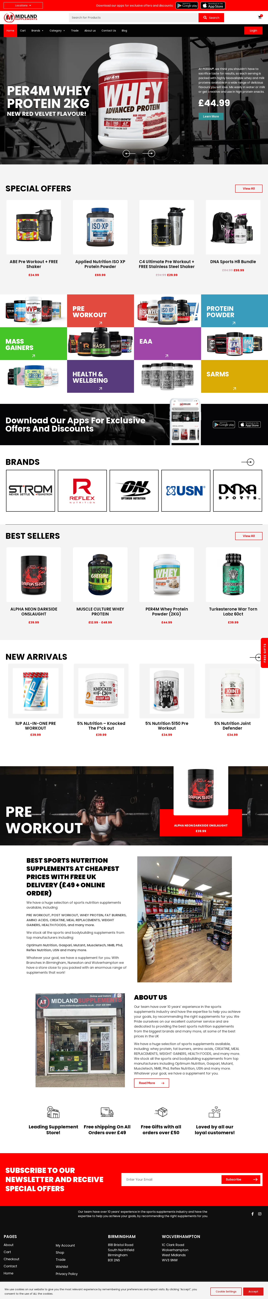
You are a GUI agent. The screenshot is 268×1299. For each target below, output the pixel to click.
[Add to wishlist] (58, 251)
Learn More (211, 116)
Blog (124, 30)
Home (10, 30)
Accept (253, 1291)
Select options (22, 251)
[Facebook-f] (252, 1214)
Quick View (49, 251)
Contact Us (109, 30)
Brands (36, 30)
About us (90, 30)
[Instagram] (260, 1214)
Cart (23, 30)
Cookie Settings (226, 1291)
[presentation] (256, 657)
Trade (75, 30)
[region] (134, 1290)
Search (214, 18)
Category (56, 30)
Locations (21, 5)
